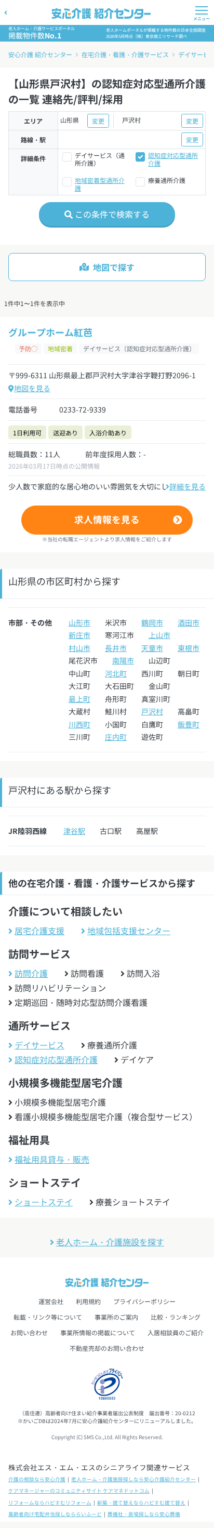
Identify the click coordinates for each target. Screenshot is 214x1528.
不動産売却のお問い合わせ (107, 1348)
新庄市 (79, 635)
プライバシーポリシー (144, 1301)
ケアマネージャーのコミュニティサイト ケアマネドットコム (79, 1490)
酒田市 (188, 622)
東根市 (188, 648)
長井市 (116, 648)
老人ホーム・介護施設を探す (110, 1241)
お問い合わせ (29, 1332)
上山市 (159, 635)
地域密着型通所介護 (100, 184)
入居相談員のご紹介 (176, 1332)
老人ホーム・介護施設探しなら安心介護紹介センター (133, 1479)
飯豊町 (188, 724)
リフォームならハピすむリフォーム (49, 1502)
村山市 (79, 648)
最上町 (79, 699)
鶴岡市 (152, 622)
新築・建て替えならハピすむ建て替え (141, 1502)
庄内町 (116, 737)
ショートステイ (44, 1201)
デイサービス (39, 1045)
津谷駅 (74, 831)
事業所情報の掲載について (97, 1332)
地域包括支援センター (128, 930)
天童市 (152, 648)
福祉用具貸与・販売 (52, 1159)
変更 (98, 120)
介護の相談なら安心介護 (36, 1479)
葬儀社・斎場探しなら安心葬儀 (144, 1514)
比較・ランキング (175, 1316)
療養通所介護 (166, 180)
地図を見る (32, 388)
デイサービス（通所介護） (100, 159)
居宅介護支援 (39, 930)
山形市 (79, 622)
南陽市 (123, 660)
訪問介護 (31, 973)
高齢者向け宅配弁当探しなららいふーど (55, 1514)
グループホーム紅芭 (50, 332)
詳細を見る (187, 486)
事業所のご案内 (116, 1316)
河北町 (116, 673)
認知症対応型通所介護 (173, 159)
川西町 (79, 724)
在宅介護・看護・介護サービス (125, 54)
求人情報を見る (107, 519)
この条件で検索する (111, 214)
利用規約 (88, 1301)
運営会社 (50, 1301)
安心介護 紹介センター (40, 54)
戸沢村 (152, 711)
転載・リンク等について (48, 1316)
